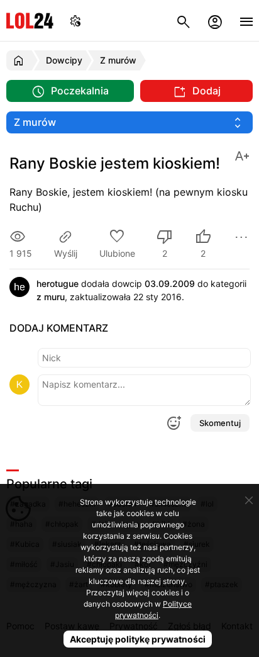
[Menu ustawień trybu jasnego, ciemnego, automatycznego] (75, 20)
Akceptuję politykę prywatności (138, 639)
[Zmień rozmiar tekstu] (242, 155)
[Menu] (246, 20)
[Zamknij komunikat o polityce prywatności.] (249, 500)
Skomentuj (220, 423)
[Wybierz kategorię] (129, 122)
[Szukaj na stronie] (183, 20)
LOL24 (29, 20)
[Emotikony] (173, 423)
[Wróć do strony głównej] (20, 60)
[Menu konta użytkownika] (215, 20)
